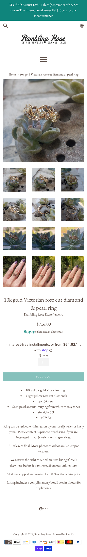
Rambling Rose (42, 534)
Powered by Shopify (63, 534)
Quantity (43, 355)
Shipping (29, 331)
